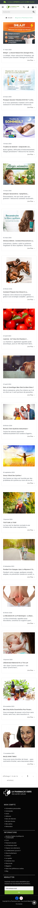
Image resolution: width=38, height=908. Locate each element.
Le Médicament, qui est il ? (13, 850)
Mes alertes (9, 824)
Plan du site (9, 863)
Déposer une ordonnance (13, 848)
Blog (7, 871)
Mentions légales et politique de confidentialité (15, 837)
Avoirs (7, 813)
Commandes (9, 811)
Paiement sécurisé (11, 843)
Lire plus (31, 60)
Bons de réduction (11, 819)
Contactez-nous (10, 861)
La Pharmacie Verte (11, 845)
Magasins (8, 866)
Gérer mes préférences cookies (15, 868)
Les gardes (9, 858)
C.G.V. (7, 840)
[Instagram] (21, 898)
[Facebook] (17, 898)
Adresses (8, 816)
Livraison (8, 855)
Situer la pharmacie (11, 853)
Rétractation (9, 826)
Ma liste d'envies (10, 821)
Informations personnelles (13, 808)
